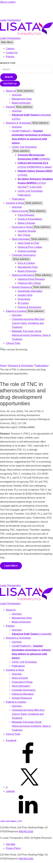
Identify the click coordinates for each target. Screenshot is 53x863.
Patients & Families (16, 311)
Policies (10, 56)
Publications (18, 199)
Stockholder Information (30, 291)
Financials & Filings (22, 227)
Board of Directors (21, 103)
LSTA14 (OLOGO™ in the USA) (35, 183)
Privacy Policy (13, 848)
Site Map (10, 844)
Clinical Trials (13, 343)
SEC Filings (24, 235)
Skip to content (7, 2)
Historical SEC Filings (29, 283)
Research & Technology (18, 123)
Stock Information (21, 239)
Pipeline (10, 107)
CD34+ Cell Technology (24, 147)
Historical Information (23, 275)
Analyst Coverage (27, 251)
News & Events (20, 211)
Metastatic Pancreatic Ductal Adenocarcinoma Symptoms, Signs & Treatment (31, 335)
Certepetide (32, 634)
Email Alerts (24, 299)
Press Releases (26, 215)
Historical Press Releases (31, 279)
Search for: (8, 63)
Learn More (11, 565)
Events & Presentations (30, 219)
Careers (10, 48)
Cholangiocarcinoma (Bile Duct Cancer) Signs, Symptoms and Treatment (28, 323)
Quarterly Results (27, 231)
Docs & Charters (26, 263)
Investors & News (15, 203)
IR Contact (23, 303)
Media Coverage (26, 223)
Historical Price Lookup (30, 247)
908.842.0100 (26, 831)
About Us (11, 91)
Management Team (22, 99)
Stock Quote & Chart (28, 243)
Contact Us (12, 52)
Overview (17, 95)
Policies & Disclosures (29, 307)
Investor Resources (22, 287)
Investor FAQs (25, 295)
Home (3, 365)
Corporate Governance (24, 255)
